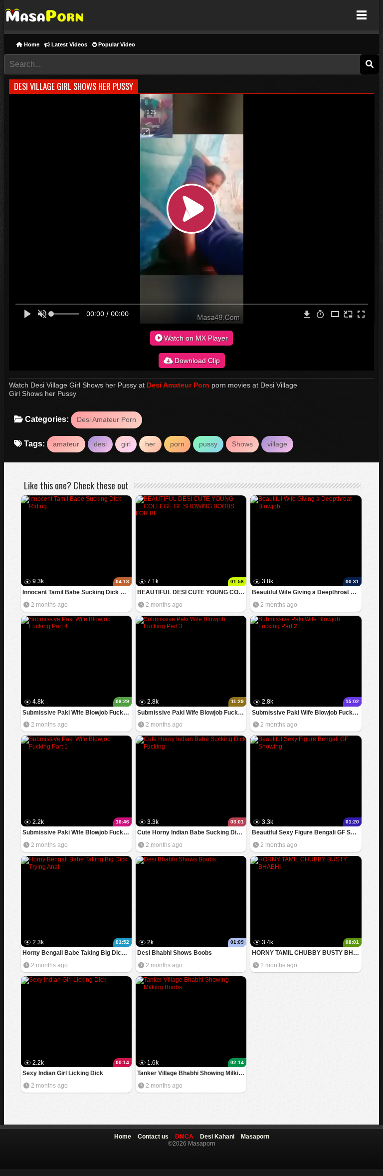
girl (126, 444)
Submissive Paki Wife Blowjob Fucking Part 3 (191, 712)
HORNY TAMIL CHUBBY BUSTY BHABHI (306, 952)
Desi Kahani (217, 1136)
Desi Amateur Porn (178, 385)
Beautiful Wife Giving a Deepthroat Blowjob (306, 592)
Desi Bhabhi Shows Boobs (174, 952)
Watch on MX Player (195, 338)
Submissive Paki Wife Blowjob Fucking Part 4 (77, 712)
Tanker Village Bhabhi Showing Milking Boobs (191, 1073)
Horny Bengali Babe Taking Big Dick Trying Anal (77, 952)
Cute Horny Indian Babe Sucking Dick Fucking (191, 832)
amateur (66, 444)
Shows (242, 444)
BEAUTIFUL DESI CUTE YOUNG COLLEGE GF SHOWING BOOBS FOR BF (191, 592)
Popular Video (116, 44)
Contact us (153, 1136)
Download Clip (196, 361)
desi (100, 444)
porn (177, 444)
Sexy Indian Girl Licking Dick (62, 1073)
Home (30, 44)
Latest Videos (68, 44)
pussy (208, 444)
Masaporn (45, 15)
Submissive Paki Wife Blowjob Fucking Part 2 (306, 712)
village (277, 444)
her (150, 444)
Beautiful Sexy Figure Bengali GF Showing (306, 832)
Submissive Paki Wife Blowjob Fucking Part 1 (77, 832)
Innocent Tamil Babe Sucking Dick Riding (77, 592)
